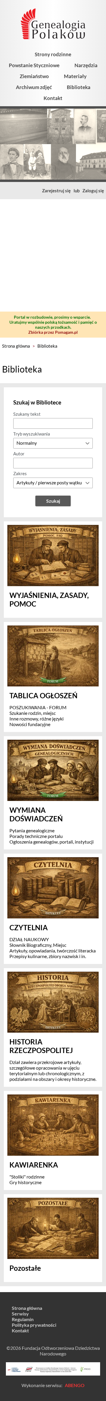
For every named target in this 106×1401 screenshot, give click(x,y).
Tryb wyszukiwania (31, 433)
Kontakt (53, 98)
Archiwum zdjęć (34, 87)
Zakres (20, 473)
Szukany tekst (27, 414)
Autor (18, 453)
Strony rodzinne (53, 54)
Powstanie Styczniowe (34, 65)
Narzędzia (85, 65)
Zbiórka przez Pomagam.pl (53, 332)
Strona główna (16, 346)
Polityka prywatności (34, 1325)
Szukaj (53, 501)
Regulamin (23, 1319)
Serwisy (20, 1313)
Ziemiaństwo (34, 76)
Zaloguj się (93, 190)
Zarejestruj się (56, 190)
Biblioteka (78, 87)
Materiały (75, 76)
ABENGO (75, 1385)
